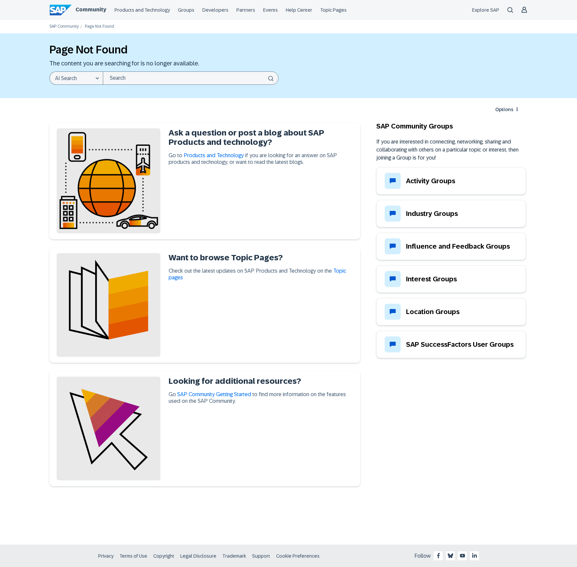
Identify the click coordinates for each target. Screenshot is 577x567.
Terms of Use (133, 556)
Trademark (234, 556)
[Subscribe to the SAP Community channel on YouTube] (462, 555)
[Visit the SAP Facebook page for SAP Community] (438, 555)
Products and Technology (142, 10)
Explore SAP (485, 10)
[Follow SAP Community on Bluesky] (450, 555)
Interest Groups (431, 279)
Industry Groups (432, 213)
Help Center (299, 10)
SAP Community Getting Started (214, 394)
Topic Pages (333, 10)
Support (261, 556)
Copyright (163, 556)
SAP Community (64, 26)
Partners (245, 10)
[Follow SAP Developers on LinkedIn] (474, 555)
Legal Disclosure (198, 556)
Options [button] (504, 109)
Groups (186, 10)
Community (90, 9)
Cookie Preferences (298, 556)
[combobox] (190, 78)
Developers (215, 10)
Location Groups (432, 311)
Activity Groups (430, 181)
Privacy (106, 556)
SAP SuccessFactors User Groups (460, 344)
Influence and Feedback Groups (458, 246)
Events (270, 10)
